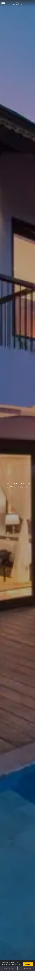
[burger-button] (3, 3)
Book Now (8, 968)
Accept (27, 964)
